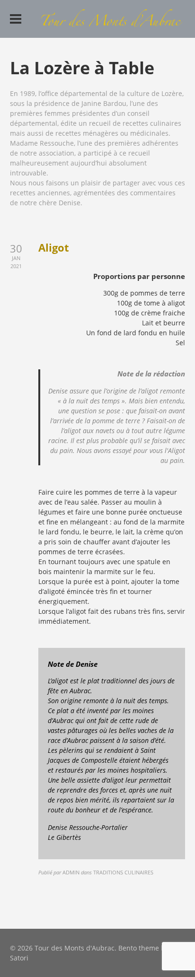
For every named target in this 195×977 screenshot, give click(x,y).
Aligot (53, 247)
